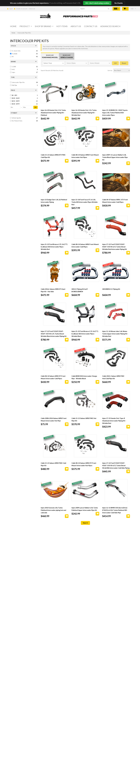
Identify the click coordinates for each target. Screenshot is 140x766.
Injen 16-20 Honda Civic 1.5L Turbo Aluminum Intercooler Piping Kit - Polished (53, 112)
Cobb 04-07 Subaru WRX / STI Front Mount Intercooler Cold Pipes (115, 201)
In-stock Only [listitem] (16, 51)
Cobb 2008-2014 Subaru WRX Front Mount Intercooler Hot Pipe (54, 419)
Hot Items (62, 26)
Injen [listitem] (13, 72)
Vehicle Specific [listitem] (16, 118)
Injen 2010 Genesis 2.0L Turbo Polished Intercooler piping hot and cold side (53, 510)
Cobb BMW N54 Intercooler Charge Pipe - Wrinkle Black (84, 377)
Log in (11, 9)
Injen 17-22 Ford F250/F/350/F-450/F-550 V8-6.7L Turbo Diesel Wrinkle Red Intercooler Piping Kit (114, 246)
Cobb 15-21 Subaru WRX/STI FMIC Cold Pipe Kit (53, 156)
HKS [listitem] (13, 69)
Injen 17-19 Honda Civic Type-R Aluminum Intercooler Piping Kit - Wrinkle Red (114, 420)
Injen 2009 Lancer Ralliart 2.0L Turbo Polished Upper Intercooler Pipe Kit (85, 509)
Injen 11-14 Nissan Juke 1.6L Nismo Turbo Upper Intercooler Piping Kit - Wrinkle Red (115, 333)
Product (25, 26)
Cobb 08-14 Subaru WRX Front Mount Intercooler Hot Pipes (85, 156)
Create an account (21, 9)
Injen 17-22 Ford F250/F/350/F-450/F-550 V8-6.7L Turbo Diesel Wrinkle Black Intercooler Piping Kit (54, 333)
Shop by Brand (43, 26)
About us (76, 26)
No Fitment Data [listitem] (17, 121)
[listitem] (24, 95)
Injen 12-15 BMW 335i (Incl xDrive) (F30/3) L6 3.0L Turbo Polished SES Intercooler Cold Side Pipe (114, 510)
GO (35, 107)
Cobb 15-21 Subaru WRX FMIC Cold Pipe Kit (53, 464)
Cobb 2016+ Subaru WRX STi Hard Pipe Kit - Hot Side (53, 290)
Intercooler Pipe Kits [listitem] (18, 82)
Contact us (90, 26)
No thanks (118, 3)
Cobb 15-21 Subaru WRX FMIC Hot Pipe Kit (84, 419)
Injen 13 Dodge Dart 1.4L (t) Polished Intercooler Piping (54, 201)
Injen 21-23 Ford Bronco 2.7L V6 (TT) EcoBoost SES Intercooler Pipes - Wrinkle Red (54, 246)
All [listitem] (12, 56)
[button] (116, 9)
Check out (32, 9)
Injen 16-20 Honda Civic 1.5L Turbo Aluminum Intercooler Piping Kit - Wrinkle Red (84, 112)
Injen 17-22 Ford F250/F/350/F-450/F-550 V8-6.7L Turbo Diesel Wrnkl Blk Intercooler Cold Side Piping (116, 465)
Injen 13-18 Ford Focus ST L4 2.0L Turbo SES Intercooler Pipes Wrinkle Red (85, 202)
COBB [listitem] (14, 66)
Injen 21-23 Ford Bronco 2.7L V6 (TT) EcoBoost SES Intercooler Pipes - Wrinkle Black (85, 333)
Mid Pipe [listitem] (14, 85)
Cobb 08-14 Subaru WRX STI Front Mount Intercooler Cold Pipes (53, 377)
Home (13, 26)
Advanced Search (110, 26)
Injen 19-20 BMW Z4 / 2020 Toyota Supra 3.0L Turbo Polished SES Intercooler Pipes (114, 112)
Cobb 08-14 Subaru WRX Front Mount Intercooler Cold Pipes (85, 245)
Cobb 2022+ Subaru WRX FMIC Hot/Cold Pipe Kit (113, 377)
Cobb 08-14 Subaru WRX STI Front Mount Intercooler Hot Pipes (84, 464)
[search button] (108, 9)
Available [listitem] (14, 54)
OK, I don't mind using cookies (97, 3)
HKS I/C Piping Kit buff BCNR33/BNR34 (80, 290)
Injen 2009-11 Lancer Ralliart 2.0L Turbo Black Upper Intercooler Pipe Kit (115, 157)
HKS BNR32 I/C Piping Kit (111, 289)
